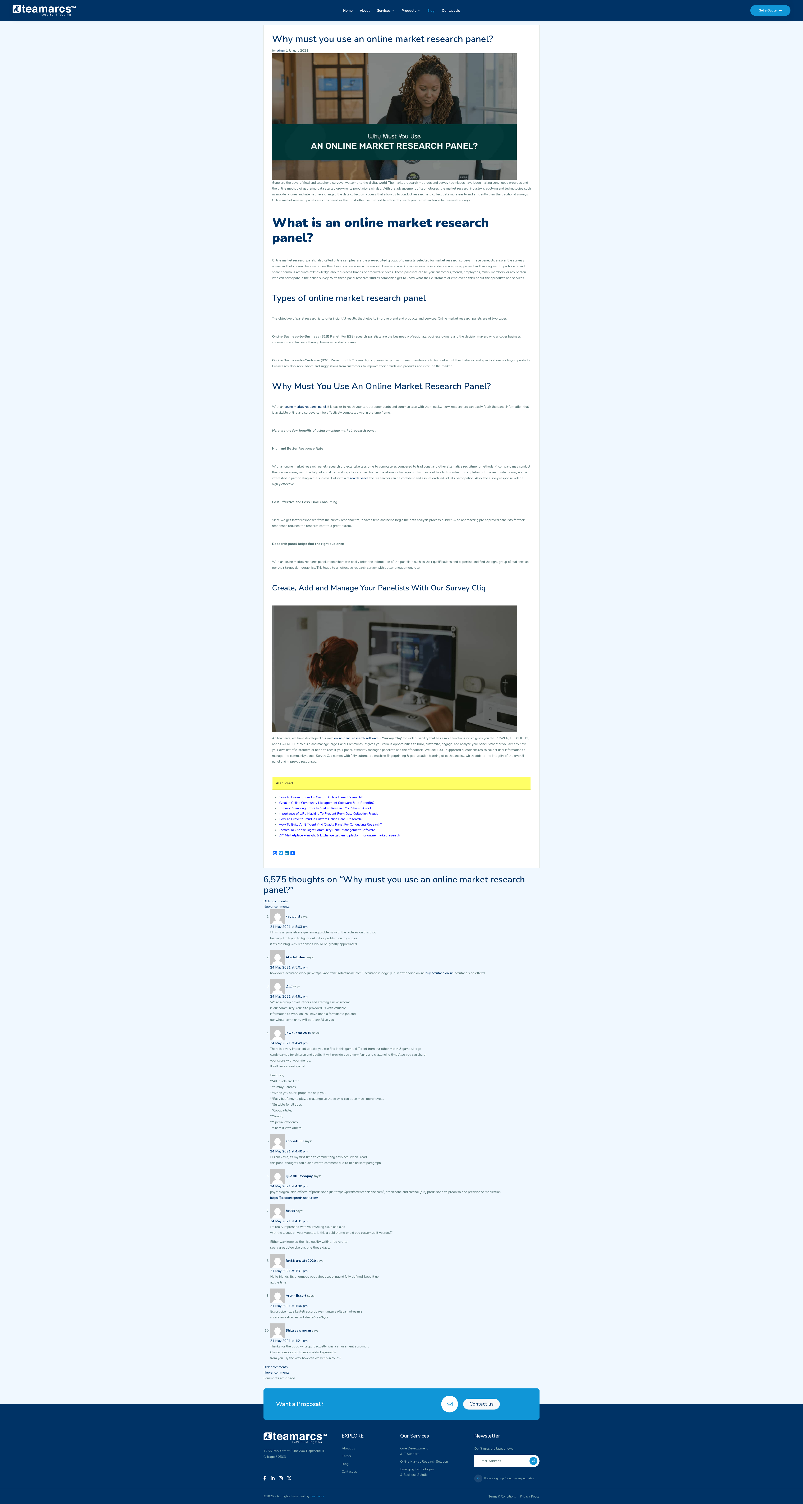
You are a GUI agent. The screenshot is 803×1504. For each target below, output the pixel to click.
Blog (431, 10)
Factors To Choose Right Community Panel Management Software (327, 830)
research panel (357, 478)
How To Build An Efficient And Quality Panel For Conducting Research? (330, 824)
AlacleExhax (296, 957)
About (365, 10)
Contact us (481, 1404)
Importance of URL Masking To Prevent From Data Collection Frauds (328, 813)
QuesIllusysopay (299, 1176)
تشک (289, 986)
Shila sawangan (298, 1330)
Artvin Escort (296, 1295)
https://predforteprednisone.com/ (294, 1198)
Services (384, 10)
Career (346, 1456)
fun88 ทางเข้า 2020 (301, 1260)
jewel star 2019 (298, 1033)
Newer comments (276, 906)
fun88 (290, 1211)
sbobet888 (295, 1141)
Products (409, 10)
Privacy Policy (530, 1496)
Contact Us (451, 10)
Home (348, 10)
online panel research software (356, 738)
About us (348, 1448)
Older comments (275, 901)
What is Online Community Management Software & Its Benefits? (327, 802)
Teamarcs (317, 1496)
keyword (293, 916)
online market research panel (305, 406)
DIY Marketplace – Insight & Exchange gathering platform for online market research (339, 835)
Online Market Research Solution (424, 1461)
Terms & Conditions (502, 1496)
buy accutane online (440, 973)
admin (280, 50)
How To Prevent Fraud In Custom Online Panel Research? (321, 797)
